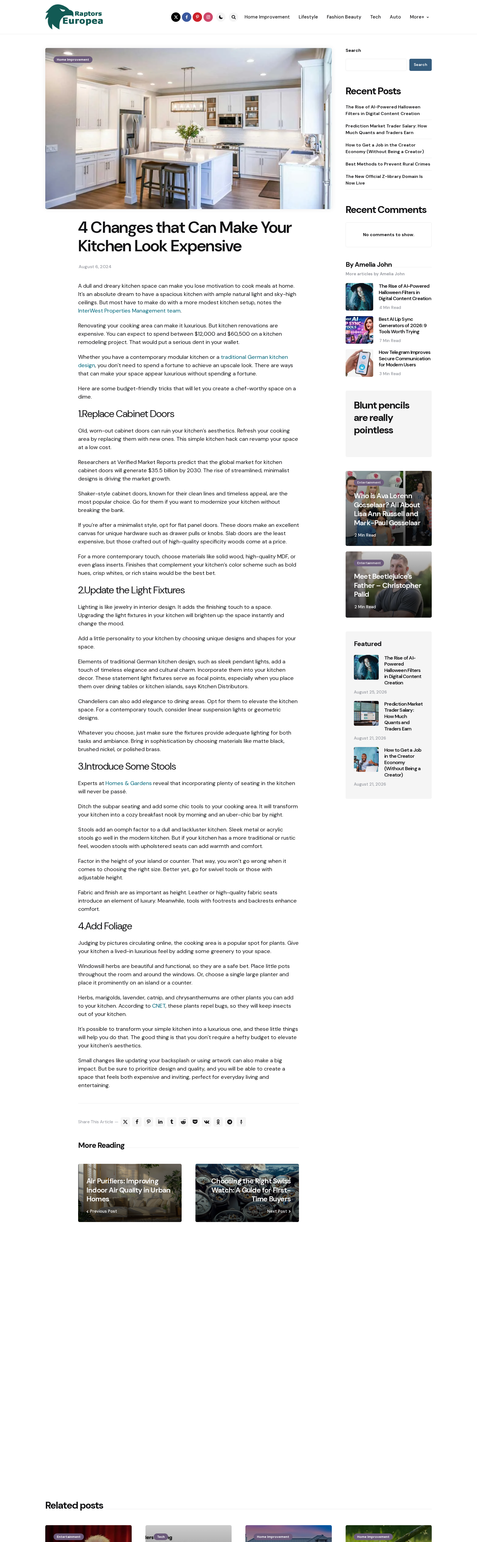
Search (353, 50)
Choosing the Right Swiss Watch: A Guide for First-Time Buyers (251, 1190)
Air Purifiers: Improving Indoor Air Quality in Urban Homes (128, 1190)
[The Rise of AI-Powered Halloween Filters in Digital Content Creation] (366, 667)
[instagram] (208, 17)
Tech (161, 1537)
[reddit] (183, 1122)
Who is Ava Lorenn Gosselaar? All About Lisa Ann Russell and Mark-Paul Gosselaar (387, 509)
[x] (125, 1122)
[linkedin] (160, 1122)
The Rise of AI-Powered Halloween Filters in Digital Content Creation (383, 110)
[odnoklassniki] (218, 1122)
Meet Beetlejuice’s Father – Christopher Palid (387, 585)
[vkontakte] (206, 1122)
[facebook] (186, 17)
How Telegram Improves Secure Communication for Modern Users (404, 358)
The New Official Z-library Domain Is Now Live (384, 180)
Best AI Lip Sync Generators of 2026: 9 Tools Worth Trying (402, 325)
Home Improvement (73, 59)
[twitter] (176, 17)
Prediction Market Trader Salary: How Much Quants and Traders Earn (386, 129)
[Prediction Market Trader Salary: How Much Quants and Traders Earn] (366, 713)
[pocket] (195, 1122)
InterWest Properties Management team (129, 310)
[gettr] (241, 1122)
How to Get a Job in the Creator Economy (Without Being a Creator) (385, 148)
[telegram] (229, 1122)
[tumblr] (171, 1122)
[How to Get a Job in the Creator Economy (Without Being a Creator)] (366, 759)
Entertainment (369, 482)
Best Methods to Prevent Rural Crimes (388, 164)
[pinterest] (197, 17)
